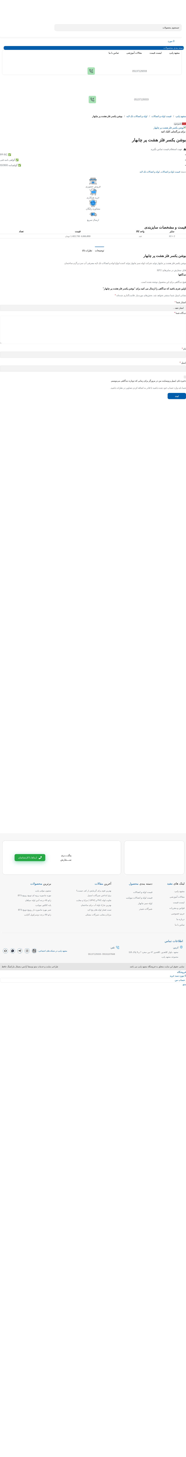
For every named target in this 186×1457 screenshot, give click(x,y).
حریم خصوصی (178, 913)
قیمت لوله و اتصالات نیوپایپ (139, 897)
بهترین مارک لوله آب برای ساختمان (96, 905)
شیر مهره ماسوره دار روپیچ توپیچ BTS (34, 910)
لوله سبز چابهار (145, 903)
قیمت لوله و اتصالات (161, 116)
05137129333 (94, 954)
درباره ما (180, 919)
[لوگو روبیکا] (5, 950)
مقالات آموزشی (177, 897)
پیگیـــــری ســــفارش (65, 857)
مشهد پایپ (181, 116)
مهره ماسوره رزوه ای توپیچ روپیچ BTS (34, 895)
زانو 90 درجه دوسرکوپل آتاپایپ (37, 914)
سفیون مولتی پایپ (43, 891)
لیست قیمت (179, 902)
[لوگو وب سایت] (159, 13)
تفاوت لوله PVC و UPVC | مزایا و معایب (93, 900)
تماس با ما (180, 924)
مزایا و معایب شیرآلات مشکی (98, 914)
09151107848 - (108, 954)
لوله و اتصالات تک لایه (136, 116)
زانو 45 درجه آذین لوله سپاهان (38, 900)
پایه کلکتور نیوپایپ (43, 905)
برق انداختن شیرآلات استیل (99, 895)
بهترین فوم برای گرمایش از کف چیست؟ (93, 891)
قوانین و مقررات (177, 908)
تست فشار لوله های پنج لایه (99, 910)
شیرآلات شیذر (145, 909)
